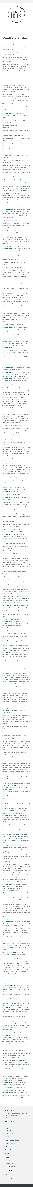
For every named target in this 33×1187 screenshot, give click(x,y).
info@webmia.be (18, 135)
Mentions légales (9, 1178)
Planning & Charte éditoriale (12, 1140)
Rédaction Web (9, 1133)
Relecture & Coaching (10, 1143)
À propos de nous (9, 1150)
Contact (7, 1153)
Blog (6, 1146)
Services (7, 1128)
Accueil (7, 1125)
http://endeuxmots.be (20, 52)
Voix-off (7, 1136)
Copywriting (8, 1130)
